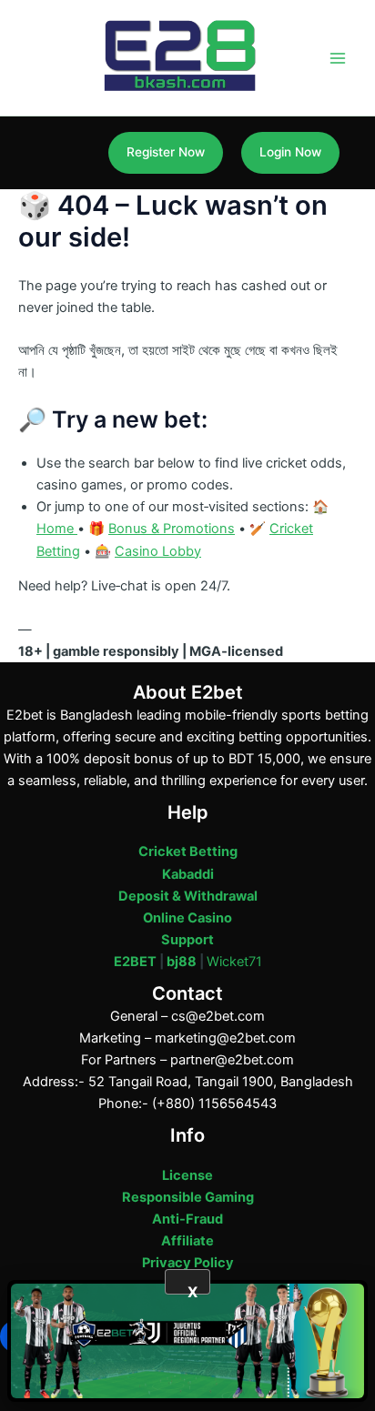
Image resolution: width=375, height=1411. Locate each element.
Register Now (166, 152)
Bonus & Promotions (171, 528)
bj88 (182, 961)
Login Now (290, 152)
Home (56, 528)
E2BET (135, 961)
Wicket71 (234, 961)
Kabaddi (188, 874)
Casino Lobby (158, 551)
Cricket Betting (188, 851)
